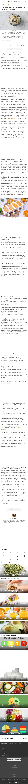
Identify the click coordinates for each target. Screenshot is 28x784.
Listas (7, 755)
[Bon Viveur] (14, 2)
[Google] (4, 553)
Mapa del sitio (14, 776)
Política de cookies (14, 772)
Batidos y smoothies (12, 743)
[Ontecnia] (14, 783)
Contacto (14, 774)
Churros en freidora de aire (7, 738)
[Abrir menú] (2, 1)
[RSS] (11, 559)
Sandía (22, 745)
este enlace (7, 170)
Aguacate (22, 753)
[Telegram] (17, 553)
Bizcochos (16, 750)
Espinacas (3, 755)
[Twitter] (4, 556)
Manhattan (25, 738)
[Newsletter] (17, 559)
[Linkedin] (24, 556)
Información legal (14, 767)
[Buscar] (25, 1)
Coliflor (16, 753)
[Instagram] (17, 556)
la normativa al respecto (13, 118)
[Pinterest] (11, 556)
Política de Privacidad (14, 769)
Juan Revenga (14, 518)
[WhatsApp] (11, 553)
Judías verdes (16, 745)
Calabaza (12, 753)
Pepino (6, 745)
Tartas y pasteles (9, 750)
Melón (11, 745)
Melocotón (20, 743)
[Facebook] (24, 553)
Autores (14, 765)
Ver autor (16, 524)
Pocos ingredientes (5, 753)
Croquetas (21, 750)
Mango (2, 745)
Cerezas (2, 748)
